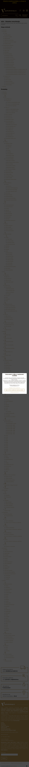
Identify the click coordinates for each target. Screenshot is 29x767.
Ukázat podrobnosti (14, 392)
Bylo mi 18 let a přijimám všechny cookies (14, 390)
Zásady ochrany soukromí (14, 387)
